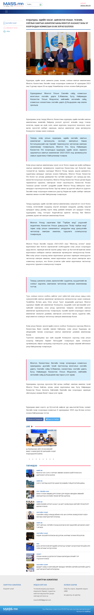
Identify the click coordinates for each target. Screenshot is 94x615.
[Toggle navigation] (6, 11)
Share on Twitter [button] (53, 419)
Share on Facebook (35, 419)
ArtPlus (88, 611)
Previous (28, 442)
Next (54, 442)
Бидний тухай (8, 589)
